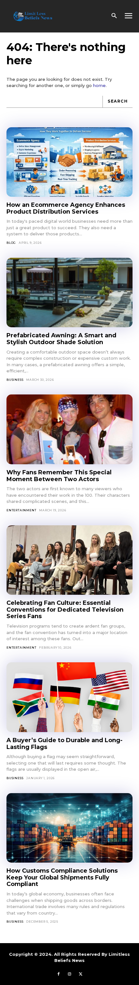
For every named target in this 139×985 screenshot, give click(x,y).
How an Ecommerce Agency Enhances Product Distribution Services (65, 208)
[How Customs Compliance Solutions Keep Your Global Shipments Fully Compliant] (69, 828)
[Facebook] (58, 974)
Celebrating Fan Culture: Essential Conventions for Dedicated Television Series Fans (64, 609)
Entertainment (21, 510)
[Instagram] (69, 974)
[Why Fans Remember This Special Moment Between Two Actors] (69, 429)
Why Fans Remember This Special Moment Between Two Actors (59, 476)
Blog (11, 242)
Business (14, 379)
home (99, 85)
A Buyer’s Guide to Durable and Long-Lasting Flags (64, 744)
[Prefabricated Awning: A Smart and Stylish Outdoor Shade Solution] (69, 293)
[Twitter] (80, 974)
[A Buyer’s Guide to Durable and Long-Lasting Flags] (69, 697)
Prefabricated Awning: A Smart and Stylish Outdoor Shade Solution (61, 339)
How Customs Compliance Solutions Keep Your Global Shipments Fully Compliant (62, 877)
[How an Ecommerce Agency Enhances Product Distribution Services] (69, 162)
